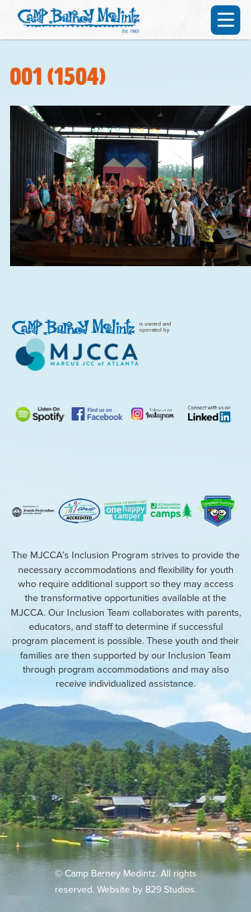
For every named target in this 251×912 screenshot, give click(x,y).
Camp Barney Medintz (83, 18)
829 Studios (170, 890)
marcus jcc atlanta (77, 354)
